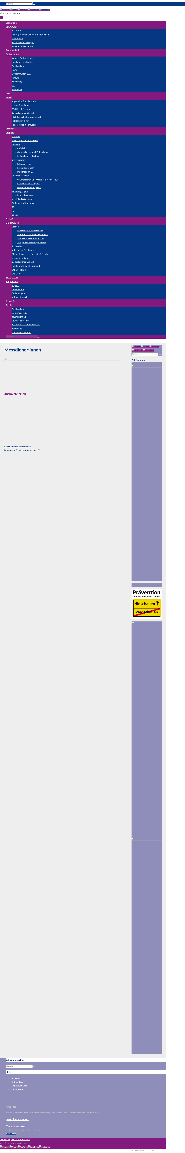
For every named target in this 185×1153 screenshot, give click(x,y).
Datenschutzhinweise (20, 1140)
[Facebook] (33, 10)
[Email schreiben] (5, 10)
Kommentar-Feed (19, 1086)
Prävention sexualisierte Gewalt (18, 446)
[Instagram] (44, 10)
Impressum (5, 1140)
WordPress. (158, 1150)
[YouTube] (23, 10)
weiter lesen (11, 1134)
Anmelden (16, 1078)
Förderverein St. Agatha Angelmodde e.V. (22, 450)
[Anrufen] (14, 10)
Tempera (148, 1150)
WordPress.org (18, 1089)
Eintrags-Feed (17, 1082)
